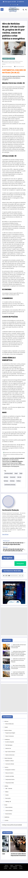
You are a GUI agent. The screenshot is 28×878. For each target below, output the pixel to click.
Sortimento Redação (8, 66)
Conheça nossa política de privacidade (12, 825)
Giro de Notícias (5, 62)
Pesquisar (20, 563)
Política (13, 62)
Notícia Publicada (9, 723)
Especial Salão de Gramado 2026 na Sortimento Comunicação (18, 646)
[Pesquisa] (23, 10)
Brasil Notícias (15, 61)
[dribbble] (14, 4)
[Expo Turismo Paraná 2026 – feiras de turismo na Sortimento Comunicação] (7, 668)
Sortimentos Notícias (10, 484)
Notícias (12, 58)
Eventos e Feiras (8, 730)
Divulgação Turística (10, 769)
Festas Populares (8, 758)
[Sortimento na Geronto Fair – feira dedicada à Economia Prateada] (7, 662)
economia (21, 61)
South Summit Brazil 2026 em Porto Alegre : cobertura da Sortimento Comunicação (18, 673)
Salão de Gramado (9, 755)
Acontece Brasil (7, 61)
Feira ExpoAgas (8, 745)
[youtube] (17, 4)
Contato (6, 820)
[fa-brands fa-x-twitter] (12, 4)
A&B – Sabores (8, 788)
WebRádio (6, 817)
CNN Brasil (14, 461)
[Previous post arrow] (24, 543)
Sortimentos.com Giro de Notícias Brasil (13, 458)
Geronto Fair (8, 748)
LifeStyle (6, 786)
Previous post (6, 540)
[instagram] (16, 4)
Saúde (6, 795)
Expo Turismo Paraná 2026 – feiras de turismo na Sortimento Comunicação (18, 667)
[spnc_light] (26, 10)
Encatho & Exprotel (9, 742)
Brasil (11, 61)
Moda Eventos (8, 813)
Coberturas (7, 739)
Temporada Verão (9, 782)
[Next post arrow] (24, 550)
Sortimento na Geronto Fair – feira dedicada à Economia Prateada (18, 660)
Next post (5, 547)
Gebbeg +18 (8, 801)
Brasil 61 (20, 461)
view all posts (5, 534)
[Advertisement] (14, 621)
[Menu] (2, 9)
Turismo (6, 767)
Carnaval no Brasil (9, 764)
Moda (5, 805)
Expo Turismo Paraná (10, 751)
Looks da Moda (8, 810)
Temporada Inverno (9, 779)
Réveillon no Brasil (9, 760)
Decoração (8, 798)
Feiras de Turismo (9, 773)
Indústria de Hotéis (9, 776)
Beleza (6, 791)
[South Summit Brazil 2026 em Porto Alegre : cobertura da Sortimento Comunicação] (7, 675)
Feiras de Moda (8, 807)
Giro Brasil (6, 58)
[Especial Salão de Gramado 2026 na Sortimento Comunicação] (7, 648)
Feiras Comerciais (9, 736)
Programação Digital (10, 733)
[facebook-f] (10, 4)
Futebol (6, 727)
